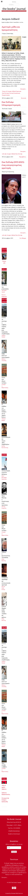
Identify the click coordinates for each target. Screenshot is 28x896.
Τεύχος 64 (4, 91)
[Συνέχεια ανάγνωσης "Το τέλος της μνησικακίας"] (4, 277)
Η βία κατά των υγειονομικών (6, 355)
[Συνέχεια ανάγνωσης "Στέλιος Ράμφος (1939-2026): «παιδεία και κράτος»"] (4, 599)
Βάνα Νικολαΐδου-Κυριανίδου (4, 477)
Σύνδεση (14, 1)
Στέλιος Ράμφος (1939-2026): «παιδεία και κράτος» (4, 611)
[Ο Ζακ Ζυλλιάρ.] (11, 188)
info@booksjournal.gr (14, 831)
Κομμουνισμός (6, 95)
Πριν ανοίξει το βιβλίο (4, 765)
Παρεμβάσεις (22, 156)
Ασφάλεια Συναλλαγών (14, 834)
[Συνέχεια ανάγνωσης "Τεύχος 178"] (4, 256)
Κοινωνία (23, 98)
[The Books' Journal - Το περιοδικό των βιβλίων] (14, 9)
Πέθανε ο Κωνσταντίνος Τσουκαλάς (6, 554)
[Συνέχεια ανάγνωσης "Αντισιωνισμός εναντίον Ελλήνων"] (4, 463)
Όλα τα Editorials (4, 295)
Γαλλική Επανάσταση (14, 93)
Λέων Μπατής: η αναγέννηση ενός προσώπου (5, 500)
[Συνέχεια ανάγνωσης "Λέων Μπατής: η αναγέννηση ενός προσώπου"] (4, 488)
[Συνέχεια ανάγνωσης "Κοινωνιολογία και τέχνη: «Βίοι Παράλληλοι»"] (4, 429)
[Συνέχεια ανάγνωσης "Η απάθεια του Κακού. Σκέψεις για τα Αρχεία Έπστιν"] (4, 397)
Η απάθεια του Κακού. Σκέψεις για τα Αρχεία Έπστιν (4, 411)
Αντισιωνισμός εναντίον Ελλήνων (6, 472)
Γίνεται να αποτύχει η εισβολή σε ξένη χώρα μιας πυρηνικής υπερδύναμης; (6, 325)
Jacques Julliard (12, 91)
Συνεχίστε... (23, 89)
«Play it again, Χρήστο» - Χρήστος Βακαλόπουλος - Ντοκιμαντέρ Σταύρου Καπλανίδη (6, 793)
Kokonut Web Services (17, 893)
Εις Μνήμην (23, 238)
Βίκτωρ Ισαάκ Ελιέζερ (3, 588)
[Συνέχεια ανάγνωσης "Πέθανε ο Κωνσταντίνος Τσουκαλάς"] (4, 544)
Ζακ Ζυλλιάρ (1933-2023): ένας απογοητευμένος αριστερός (13, 164)
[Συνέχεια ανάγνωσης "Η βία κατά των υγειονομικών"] (4, 346)
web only (4, 154)
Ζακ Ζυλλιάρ (5, 93)
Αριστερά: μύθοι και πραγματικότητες (11, 28)
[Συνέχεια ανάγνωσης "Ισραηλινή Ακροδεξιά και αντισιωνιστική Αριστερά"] (4, 570)
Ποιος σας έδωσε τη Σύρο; (4, 380)
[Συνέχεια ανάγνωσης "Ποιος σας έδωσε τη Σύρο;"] (4, 370)
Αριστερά (18, 91)
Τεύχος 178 (4, 262)
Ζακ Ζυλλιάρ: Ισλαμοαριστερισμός (11, 103)
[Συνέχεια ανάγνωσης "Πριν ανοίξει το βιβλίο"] (4, 755)
